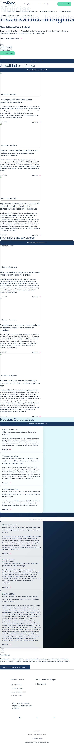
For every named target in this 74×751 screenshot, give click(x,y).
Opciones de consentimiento (37, 745)
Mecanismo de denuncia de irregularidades (37, 742)
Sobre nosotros (41, 684)
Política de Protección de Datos (37, 734)
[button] (4, 11)
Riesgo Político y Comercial (18, 692)
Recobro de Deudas (16, 695)
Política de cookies (37, 738)
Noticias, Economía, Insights (46, 680)
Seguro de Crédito (16, 684)
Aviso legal (37, 731)
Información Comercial (17, 688)
